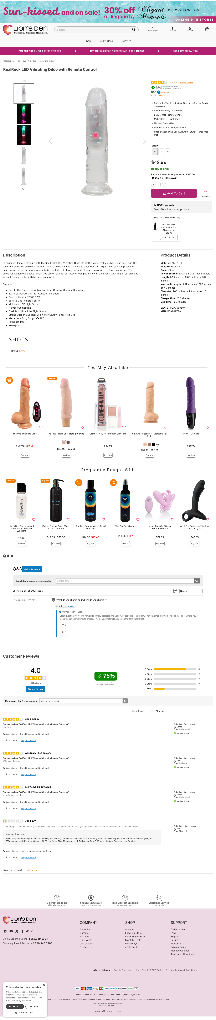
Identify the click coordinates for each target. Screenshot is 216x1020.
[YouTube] (11, 931)
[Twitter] (16, 931)
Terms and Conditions (183, 954)
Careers (84, 932)
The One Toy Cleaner (125, 526)
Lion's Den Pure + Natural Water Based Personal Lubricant (21, 528)
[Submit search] (197, 580)
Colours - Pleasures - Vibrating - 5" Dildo (149, 434)
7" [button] (161, 151)
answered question (169, 92)
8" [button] (168, 151)
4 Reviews (173, 83)
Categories (8, 61)
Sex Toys (21, 61)
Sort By (175, 591)
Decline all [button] (35, 1006)
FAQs (173, 932)
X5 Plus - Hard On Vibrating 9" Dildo (66, 433)
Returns (175, 940)
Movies (126, 41)
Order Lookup (178, 929)
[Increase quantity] (164, 185)
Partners (84, 936)
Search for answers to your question (34, 581)
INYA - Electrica (191, 433)
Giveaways (131, 943)
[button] (144, 141)
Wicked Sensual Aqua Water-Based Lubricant (56, 527)
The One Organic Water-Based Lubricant (91, 527)
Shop (88, 41)
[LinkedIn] (32, 931)
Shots (22, 350)
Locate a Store (133, 932)
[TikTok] (27, 931)
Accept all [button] (15, 1006)
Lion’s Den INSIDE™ (135, 936)
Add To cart (176, 193)
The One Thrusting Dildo (25, 433)
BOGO (185, 51)
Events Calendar (123, 970)
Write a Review (186, 83)
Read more (26, 1001)
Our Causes (86, 943)
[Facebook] (22, 931)
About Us (85, 929)
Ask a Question (158, 95)
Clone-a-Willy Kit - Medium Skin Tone (108, 433)
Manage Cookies (180, 950)
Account (129, 929)
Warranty (176, 943)
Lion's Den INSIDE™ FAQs (149, 970)
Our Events (86, 940)
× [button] (44, 985)
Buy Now (25, 455)
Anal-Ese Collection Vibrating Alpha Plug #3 (194, 527)
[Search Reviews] (125, 700)
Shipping (175, 936)
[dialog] (25, 999)
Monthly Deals (133, 940)
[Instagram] (5, 931)
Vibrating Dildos (47, 61)
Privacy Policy (178, 947)
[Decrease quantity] (153, 185)
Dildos (33, 61)
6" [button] (155, 151)
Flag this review (28, 740)
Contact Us (86, 947)
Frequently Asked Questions (181, 970)
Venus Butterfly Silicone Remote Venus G (160, 527)
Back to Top (31, 870)
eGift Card (106, 41)
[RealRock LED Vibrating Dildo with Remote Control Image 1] (97, 141)
